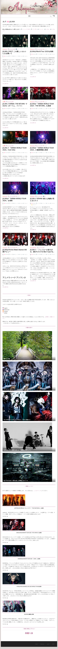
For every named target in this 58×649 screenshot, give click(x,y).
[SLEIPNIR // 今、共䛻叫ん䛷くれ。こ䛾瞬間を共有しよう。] (29, 436)
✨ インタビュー (33, 247)
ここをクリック (37, 490)
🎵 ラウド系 (10, 56)
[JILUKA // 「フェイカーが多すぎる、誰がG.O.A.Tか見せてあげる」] (42, 239)
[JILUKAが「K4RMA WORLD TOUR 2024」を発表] (15, 188)
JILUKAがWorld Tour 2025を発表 (41, 51)
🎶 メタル (20, 56)
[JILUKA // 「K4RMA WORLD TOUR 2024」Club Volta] (15, 137)
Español (48, 644)
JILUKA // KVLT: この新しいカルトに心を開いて (14, 52)
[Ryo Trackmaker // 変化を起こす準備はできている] (29, 467)
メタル (47, 29)
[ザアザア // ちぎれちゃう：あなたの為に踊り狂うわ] (29, 376)
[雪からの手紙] (29, 345)
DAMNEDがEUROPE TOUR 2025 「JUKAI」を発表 (29, 558)
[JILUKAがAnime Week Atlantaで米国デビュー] (15, 239)
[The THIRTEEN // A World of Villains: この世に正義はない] (29, 406)
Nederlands (42, 644)
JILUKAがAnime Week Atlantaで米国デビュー (15, 251)
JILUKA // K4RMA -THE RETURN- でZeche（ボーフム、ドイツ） (15, 105)
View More (4, 516)
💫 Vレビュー (33, 204)
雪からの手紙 (7, 358)
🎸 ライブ (45, 48)
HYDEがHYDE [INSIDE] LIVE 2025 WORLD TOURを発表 (29, 586)
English (36, 644)
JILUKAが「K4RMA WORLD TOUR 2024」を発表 (14, 199)
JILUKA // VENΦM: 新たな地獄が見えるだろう (42, 199)
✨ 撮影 (4, 101)
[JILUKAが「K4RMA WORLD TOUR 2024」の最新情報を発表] (42, 137)
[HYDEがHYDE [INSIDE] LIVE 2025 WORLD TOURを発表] (14, 579)
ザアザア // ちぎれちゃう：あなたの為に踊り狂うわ (16, 389)
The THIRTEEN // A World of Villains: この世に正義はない (17, 419)
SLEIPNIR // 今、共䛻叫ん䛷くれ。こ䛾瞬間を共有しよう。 (18, 450)
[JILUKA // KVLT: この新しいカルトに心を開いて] (15, 41)
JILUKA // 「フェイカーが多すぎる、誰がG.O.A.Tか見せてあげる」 (42, 251)
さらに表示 (6, 83)
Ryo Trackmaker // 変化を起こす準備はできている (16, 480)
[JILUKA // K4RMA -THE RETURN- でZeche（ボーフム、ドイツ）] (15, 93)
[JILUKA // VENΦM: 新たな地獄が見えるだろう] (42, 188)
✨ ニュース (32, 48)
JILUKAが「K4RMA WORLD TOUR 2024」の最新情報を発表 (42, 149)
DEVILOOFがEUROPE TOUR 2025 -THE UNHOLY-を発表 (29, 532)
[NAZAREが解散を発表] (14, 606)
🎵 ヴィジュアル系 (11, 48)
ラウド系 (34, 29)
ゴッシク (41, 29)
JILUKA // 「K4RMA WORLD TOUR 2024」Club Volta (15, 149)
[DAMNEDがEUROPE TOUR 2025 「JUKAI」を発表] (14, 551)
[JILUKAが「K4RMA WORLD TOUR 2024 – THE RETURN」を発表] (42, 93)
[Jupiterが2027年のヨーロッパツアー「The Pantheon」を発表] (14, 500)
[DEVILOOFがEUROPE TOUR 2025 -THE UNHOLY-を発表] (14, 525)
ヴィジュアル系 (26, 29)
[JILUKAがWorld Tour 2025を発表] (42, 41)
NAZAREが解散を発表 (29, 614)
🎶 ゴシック (15, 56)
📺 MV (17, 48)
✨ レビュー (5, 48)
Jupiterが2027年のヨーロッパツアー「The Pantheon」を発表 (29, 508)
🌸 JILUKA (6, 56)
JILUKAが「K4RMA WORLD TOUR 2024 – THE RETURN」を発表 (42, 105)
